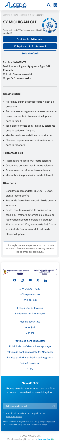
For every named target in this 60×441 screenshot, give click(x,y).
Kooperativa (44, 439)
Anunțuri (30, 327)
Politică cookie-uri (30, 363)
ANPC (30, 368)
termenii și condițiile (32, 424)
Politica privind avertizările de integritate (30, 357)
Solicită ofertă (30, 53)
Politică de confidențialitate (30, 340)
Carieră (30, 332)
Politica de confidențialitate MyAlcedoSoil (30, 352)
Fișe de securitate (30, 321)
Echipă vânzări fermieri (30, 39)
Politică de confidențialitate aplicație (30, 346)
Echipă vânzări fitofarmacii (30, 46)
